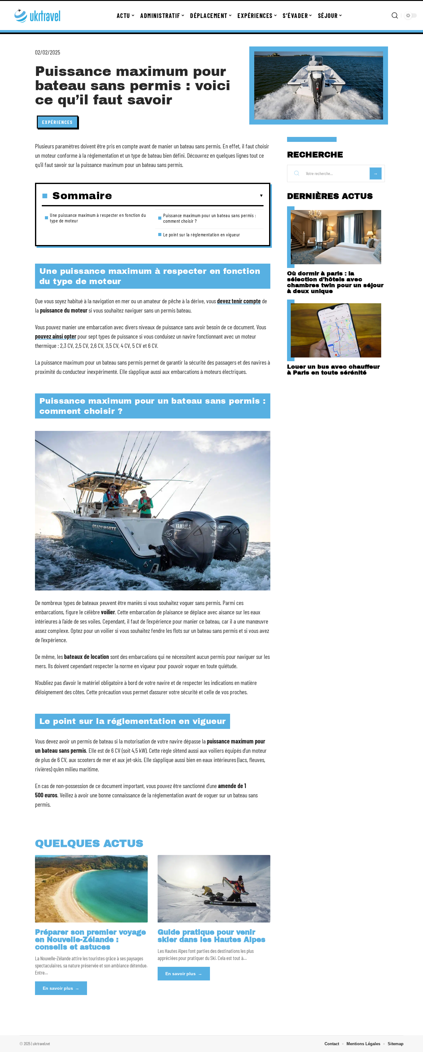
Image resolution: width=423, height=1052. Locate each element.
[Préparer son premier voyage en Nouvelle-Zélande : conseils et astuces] (91, 889)
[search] (395, 15)
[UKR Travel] (38, 15)
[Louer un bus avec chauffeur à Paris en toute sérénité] (336, 330)
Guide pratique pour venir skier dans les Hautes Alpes (211, 936)
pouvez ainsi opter (55, 336)
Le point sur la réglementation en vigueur (201, 234)
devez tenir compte (239, 301)
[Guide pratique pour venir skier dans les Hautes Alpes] (214, 889)
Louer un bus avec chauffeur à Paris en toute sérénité (333, 369)
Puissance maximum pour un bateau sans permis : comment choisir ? (209, 218)
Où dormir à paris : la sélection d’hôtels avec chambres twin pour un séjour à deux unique (335, 282)
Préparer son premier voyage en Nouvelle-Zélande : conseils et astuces (90, 939)
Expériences (57, 122)
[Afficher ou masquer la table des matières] (188, 195)
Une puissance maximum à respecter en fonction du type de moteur (98, 217)
